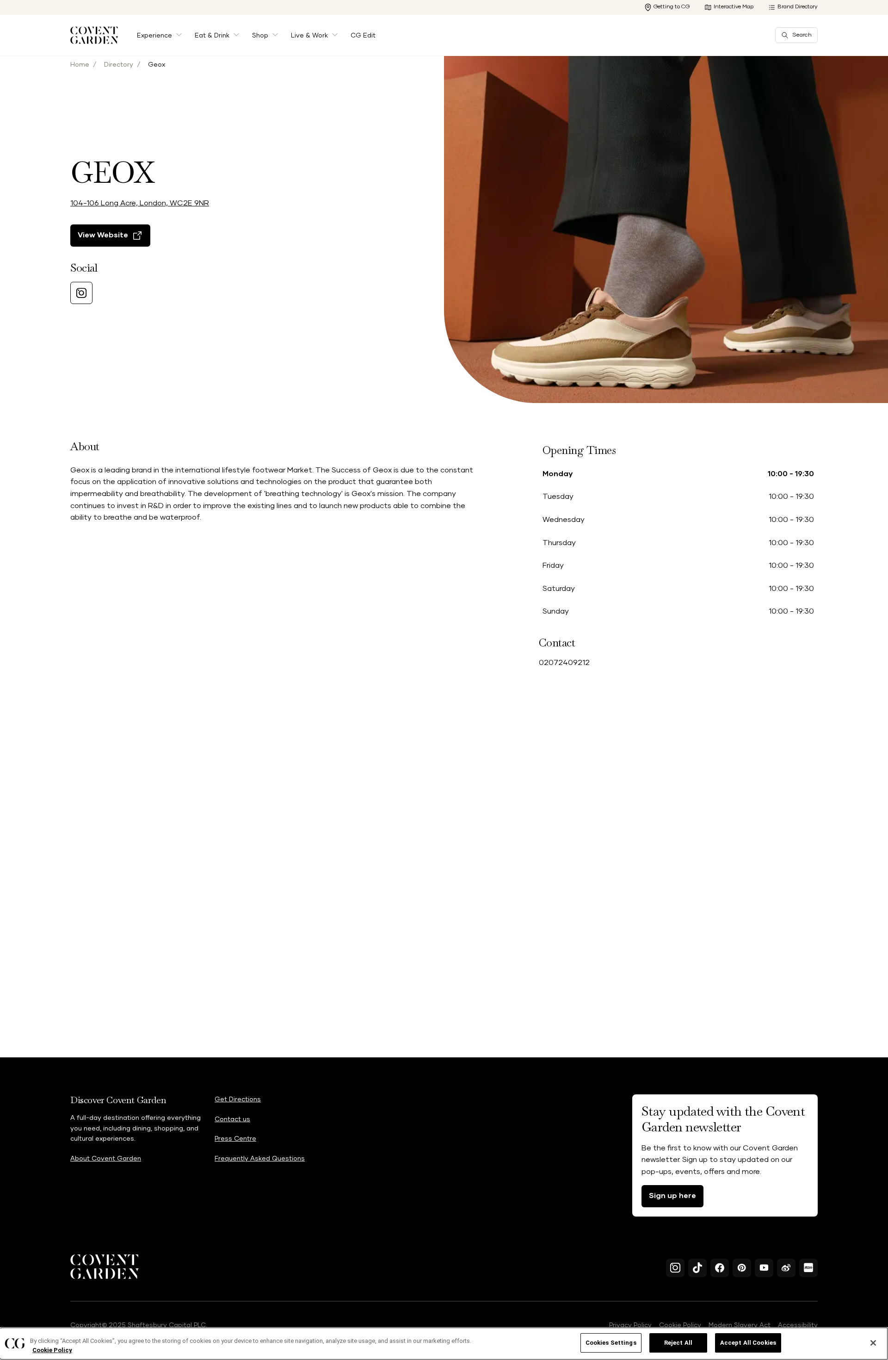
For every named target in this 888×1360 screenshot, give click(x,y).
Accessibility (798, 1325)
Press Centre (235, 1139)
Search (802, 35)
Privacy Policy (630, 1325)
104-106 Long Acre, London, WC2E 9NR (139, 203)
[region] (444, 1343)
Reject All (678, 1342)
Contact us (232, 1119)
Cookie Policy (680, 1325)
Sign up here (672, 1195)
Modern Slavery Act (740, 1325)
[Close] (873, 1343)
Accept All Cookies (748, 1342)
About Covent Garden (105, 1158)
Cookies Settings (611, 1342)
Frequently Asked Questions (260, 1158)
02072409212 (564, 662)
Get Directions (238, 1099)
